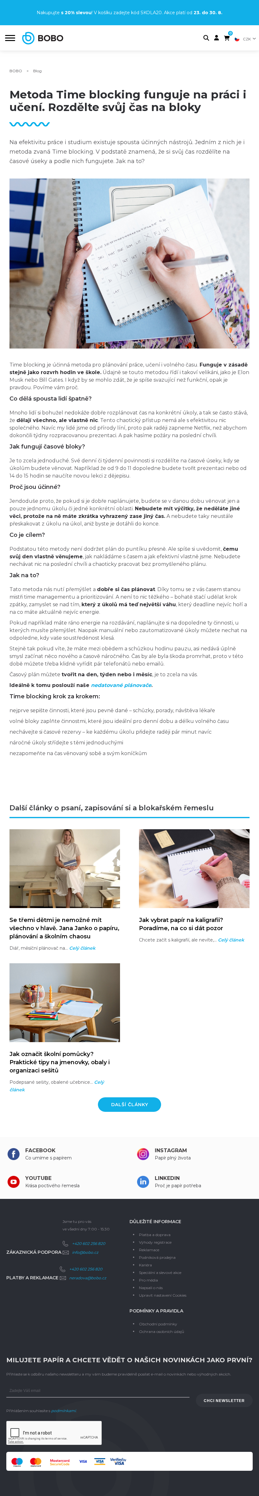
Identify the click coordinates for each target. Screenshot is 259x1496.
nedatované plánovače (121, 685)
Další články (129, 1104)
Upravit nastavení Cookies (162, 1295)
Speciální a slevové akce (160, 1272)
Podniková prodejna (157, 1257)
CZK (247, 39)
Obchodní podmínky (158, 1324)
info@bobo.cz (85, 1252)
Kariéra (145, 1265)
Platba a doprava (155, 1234)
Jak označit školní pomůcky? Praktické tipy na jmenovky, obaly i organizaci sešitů (59, 1062)
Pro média (148, 1280)
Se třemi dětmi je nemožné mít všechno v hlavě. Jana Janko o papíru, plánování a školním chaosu (64, 928)
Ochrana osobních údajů (161, 1331)
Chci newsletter (224, 1401)
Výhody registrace (155, 1242)
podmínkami (63, 1410)
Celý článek (82, 948)
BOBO (15, 70)
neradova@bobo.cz (87, 1278)
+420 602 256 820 (88, 1243)
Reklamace (149, 1249)
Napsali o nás (151, 1287)
